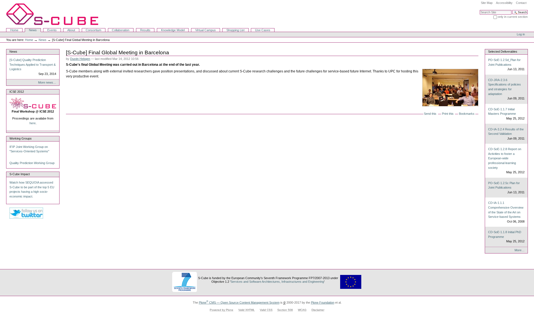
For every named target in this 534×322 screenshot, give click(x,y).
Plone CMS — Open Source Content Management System (239, 302)
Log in (521, 34)
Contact (521, 2)
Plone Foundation (322, 302)
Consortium (93, 30)
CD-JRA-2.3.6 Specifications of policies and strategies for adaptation (506, 89)
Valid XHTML (246, 309)
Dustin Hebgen (80, 58)
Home (14, 30)
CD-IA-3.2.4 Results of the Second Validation (506, 134)
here (32, 123)
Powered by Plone (221, 309)
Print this (448, 113)
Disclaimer (318, 309)
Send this (430, 113)
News (33, 30)
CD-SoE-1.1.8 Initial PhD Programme (506, 236)
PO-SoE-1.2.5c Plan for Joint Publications (506, 187)
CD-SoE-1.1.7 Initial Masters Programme (506, 114)
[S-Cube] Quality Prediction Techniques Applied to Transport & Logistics (32, 66)
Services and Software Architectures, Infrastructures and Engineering (277, 281)
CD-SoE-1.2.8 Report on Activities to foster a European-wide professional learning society (506, 160)
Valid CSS (266, 309)
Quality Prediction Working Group (32, 163)
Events (52, 30)
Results (145, 30)
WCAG (302, 309)
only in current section (513, 16)
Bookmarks (466, 113)
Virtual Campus (205, 30)
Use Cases (262, 30)
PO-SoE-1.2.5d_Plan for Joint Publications (506, 64)
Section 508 (285, 309)
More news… (47, 82)
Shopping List (235, 30)
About (71, 30)
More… (520, 250)
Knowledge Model (173, 30)
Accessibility (504, 2)
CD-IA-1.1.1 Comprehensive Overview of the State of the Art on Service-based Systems (506, 212)
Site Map (487, 2)
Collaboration (120, 30)
